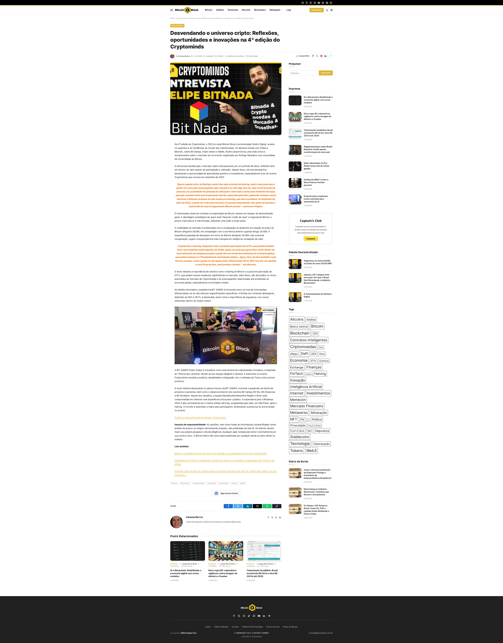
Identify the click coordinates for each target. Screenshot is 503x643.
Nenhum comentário (236, 56)
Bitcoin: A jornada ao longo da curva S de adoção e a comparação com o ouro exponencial (221, 453)
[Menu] (171, 10)
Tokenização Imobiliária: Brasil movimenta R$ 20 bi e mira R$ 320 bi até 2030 (262, 573)
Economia (233, 10)
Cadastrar (310, 239)
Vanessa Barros (184, 56)
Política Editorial (221, 627)
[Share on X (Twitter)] (317, 56)
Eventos (324, 360)
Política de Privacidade (252, 627)
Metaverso (299, 412)
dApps (294, 353)
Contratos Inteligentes (308, 340)
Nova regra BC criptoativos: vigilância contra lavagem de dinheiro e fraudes (222, 573)
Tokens (234, 483)
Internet (296, 393)
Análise (220, 10)
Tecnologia (223, 483)
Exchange (296, 367)
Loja (288, 10)
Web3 (242, 483)
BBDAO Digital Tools (188, 633)
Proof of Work (297, 431)
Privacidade (297, 425)
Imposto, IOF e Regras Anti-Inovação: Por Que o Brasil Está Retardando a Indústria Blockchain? (317, 278)
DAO (321, 347)
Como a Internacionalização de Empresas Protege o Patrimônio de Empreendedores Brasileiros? (318, 474)
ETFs (313, 360)
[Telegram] (161, 181)
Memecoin (298, 400)
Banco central (299, 326)
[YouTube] (226, 335)
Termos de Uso (273, 627)
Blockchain (260, 10)
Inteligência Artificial (306, 387)
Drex (322, 353)
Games (308, 374)
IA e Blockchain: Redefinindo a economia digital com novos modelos (185, 573)
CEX (315, 333)
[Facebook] (161, 147)
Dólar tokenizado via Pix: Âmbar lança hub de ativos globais (316, 166)
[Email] (161, 174)
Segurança (322, 430)
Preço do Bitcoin (290, 627)
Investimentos (318, 393)
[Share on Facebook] (313, 56)
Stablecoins (299, 437)
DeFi (304, 353)
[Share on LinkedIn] (325, 56)
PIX (302, 419)
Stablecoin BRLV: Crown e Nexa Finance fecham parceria (316, 182)
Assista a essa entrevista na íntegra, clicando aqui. (200, 417)
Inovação (297, 380)
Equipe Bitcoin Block (189, 564)
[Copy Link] (161, 194)
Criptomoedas (199, 483)
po (308, 420)
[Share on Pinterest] (321, 56)
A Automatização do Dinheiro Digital (318, 295)
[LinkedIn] (161, 161)
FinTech (296, 373)
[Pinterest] (161, 167)
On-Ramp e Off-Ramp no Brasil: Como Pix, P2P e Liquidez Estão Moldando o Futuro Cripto (316, 509)
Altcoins (246, 10)
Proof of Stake (314, 426)
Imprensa (174, 564)
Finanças (314, 367)
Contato (235, 627)
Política (317, 419)
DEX (313, 353)
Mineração (319, 413)
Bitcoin (208, 10)
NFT (293, 419)
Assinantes (316, 10)
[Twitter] (161, 154)
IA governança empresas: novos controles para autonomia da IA (316, 199)
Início (172, 18)
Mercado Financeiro (306, 406)
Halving (320, 374)
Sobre (208, 627)
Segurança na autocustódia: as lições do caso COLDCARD (318, 262)
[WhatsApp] (161, 187)
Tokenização (321, 444)
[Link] (186, 10)
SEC (309, 430)
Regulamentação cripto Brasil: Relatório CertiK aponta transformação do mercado (318, 149)
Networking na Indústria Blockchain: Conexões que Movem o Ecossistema (316, 492)
